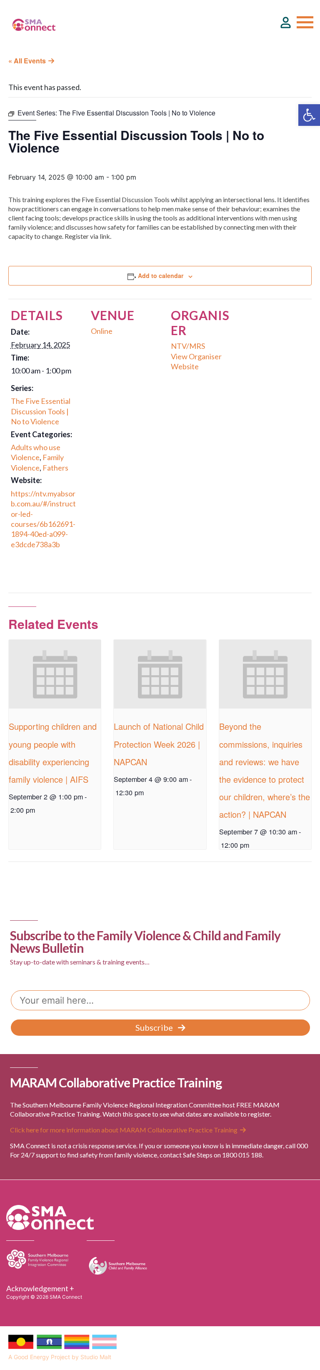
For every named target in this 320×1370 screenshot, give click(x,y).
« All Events (27, 60)
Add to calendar (160, 275)
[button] (309, 115)
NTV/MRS (188, 346)
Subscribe (154, 1027)
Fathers (55, 467)
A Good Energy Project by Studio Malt (59, 1356)
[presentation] (55, 674)
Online (101, 331)
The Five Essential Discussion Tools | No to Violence (40, 411)
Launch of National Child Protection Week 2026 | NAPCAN (159, 743)
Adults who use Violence (35, 452)
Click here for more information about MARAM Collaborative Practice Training (124, 1130)
